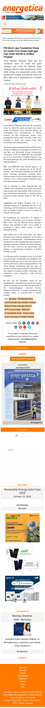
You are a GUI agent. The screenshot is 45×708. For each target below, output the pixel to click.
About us (22, 671)
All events (22, 512)
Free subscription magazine (22, 359)
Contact (23, 676)
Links (23, 687)
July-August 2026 (23, 368)
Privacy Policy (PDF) (12, 704)
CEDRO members (26, 706)
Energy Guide (21, 348)
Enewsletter (23, 679)
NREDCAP (26, 309)
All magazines (36, 422)
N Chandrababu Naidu (13, 313)
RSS (22, 690)
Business (11, 38)
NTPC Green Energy (13, 309)
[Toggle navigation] (5, 24)
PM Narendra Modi (25, 299)
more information (28, 508)
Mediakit (22, 674)
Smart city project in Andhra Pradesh (19, 317)
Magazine (23, 682)
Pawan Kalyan (28, 313)
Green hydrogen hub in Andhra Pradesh (20, 302)
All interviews (22, 655)
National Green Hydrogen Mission (18, 306)
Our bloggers (21, 429)
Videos (23, 685)
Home (4, 38)
